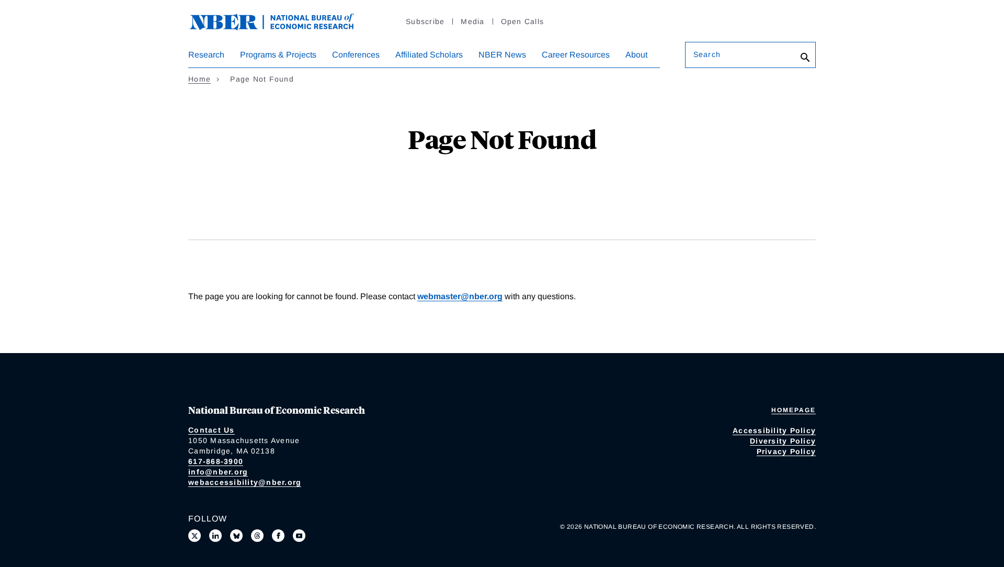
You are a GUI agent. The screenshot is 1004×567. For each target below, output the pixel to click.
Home (199, 79)
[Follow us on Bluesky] (236, 535)
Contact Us (211, 430)
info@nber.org (218, 472)
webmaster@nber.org (460, 296)
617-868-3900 (215, 461)
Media (472, 21)
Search (707, 54)
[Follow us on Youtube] (299, 535)
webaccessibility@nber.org (244, 482)
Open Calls (522, 21)
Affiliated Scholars (429, 54)
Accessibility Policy (774, 430)
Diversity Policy (783, 441)
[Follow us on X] (194, 535)
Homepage (793, 410)
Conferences (356, 54)
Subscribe (425, 21)
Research (206, 54)
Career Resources (576, 54)
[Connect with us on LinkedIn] (215, 535)
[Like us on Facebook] (278, 535)
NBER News (502, 54)
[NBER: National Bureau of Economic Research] (280, 20)
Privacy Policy (786, 451)
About (636, 54)
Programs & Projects (278, 54)
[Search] (805, 57)
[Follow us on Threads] (257, 535)
